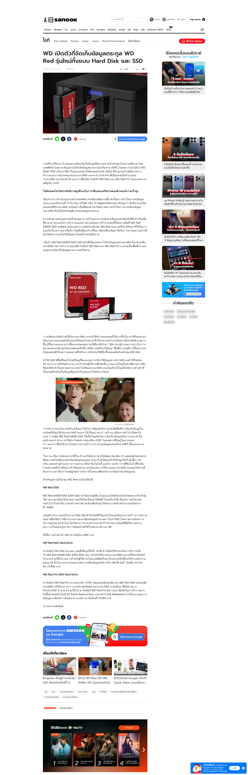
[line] (57, 139)
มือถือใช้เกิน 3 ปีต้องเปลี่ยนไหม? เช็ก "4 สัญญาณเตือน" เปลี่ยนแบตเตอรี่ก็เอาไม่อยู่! (183, 240)
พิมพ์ (72, 69)
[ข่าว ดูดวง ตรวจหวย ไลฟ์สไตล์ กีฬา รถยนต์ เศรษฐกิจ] (60, 19)
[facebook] (69, 139)
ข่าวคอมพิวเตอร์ (51, 697)
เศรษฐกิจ (101, 29)
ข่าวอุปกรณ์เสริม (70, 697)
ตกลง (234, 768)
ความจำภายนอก (67, 691)
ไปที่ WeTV (129, 727)
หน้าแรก (47, 29)
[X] (63, 139)
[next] (143, 750)
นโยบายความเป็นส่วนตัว (210, 771)
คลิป (143, 29)
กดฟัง (126, 69)
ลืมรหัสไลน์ (169, 322)
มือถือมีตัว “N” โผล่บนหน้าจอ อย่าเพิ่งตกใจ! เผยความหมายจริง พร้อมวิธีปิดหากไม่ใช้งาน (182, 276)
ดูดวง (73, 29)
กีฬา (92, 29)
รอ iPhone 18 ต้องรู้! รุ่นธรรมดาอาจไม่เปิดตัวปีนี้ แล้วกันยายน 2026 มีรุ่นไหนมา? (183, 204)
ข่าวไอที (103, 691)
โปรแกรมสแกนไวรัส (186, 311)
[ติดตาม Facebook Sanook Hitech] (183, 289)
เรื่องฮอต (58, 29)
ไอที (129, 29)
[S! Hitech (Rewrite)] (50, 708)
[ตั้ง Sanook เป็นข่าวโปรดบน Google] (95, 634)
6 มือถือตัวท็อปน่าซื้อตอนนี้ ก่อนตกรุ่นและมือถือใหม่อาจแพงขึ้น (183, 165)
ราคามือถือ (169, 316)
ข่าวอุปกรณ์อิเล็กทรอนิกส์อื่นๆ (124, 691)
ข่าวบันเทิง (83, 29)
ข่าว (66, 29)
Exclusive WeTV (156, 29)
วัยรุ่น (135, 29)
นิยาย (168, 29)
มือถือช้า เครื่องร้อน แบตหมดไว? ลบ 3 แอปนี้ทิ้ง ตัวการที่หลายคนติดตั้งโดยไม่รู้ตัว (183, 92)
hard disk (82, 691)
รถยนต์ (122, 29)
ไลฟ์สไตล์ (112, 29)
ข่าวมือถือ (182, 316)
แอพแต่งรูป (168, 311)
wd (45, 691)
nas (53, 691)
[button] (113, 19)
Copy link (82, 139)
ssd (93, 691)
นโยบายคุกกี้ (223, 771)
